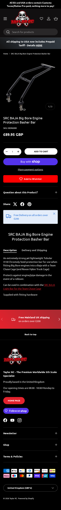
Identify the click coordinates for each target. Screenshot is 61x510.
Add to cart (41, 151)
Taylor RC (13, 498)
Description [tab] (10, 250)
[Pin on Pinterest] (29, 204)
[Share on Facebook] (22, 204)
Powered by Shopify (26, 498)
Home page (14, 400)
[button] (55, 18)
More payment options (30, 169)
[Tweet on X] (15, 204)
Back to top (30, 334)
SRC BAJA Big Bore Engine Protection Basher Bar (30, 54)
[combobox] (30, 32)
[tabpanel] (30, 276)
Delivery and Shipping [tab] (34, 250)
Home (5, 54)
